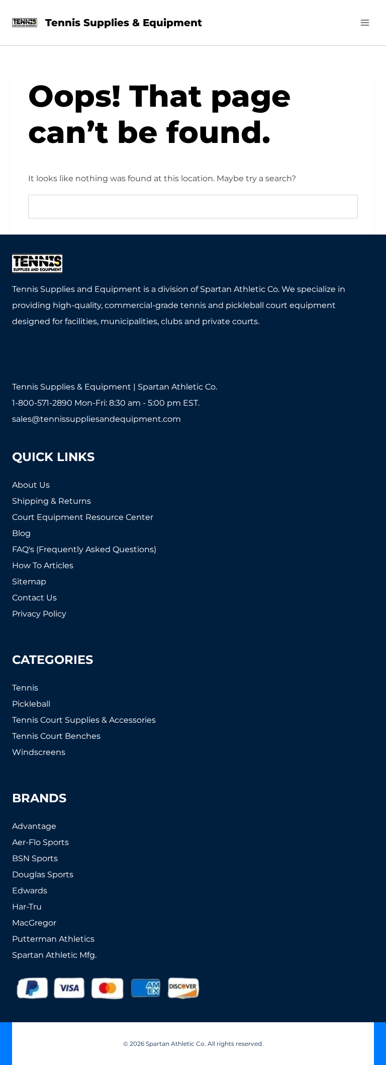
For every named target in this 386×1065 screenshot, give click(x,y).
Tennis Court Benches (56, 736)
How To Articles (42, 565)
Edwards (29, 890)
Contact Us (34, 597)
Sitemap (29, 581)
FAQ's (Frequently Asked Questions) (84, 549)
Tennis (25, 688)
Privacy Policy (39, 614)
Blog (21, 533)
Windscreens (38, 752)
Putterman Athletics (53, 939)
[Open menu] (364, 22)
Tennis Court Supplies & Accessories (84, 720)
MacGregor (34, 923)
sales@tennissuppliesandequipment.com (96, 419)
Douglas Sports (42, 874)
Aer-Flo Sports (40, 842)
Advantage (34, 826)
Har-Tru (27, 906)
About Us (31, 485)
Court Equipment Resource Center (82, 517)
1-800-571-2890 (42, 403)
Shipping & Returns (51, 501)
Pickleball (31, 704)
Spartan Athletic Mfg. (54, 955)
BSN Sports (35, 858)
